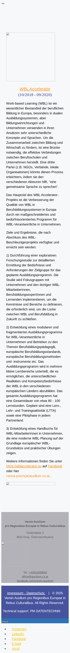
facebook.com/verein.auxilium (35, 580)
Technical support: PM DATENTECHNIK (32, 611)
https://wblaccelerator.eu (24, 466)
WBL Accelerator (35, 89)
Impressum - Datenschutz (26, 593)
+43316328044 (38, 572)
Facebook (55, 466)
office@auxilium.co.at (35, 576)
